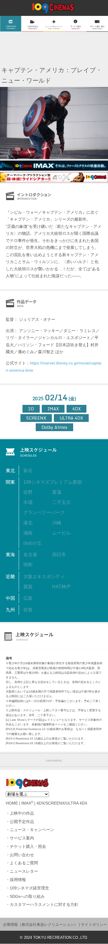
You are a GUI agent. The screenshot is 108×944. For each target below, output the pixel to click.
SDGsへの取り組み (27, 896)
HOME (12, 803)
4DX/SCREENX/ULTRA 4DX (62, 803)
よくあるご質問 (24, 863)
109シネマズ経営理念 (29, 888)
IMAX (27, 803)
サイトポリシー (94, 924)
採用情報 (18, 880)
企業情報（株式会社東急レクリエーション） (40, 924)
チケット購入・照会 (28, 846)
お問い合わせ (22, 855)
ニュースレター (24, 871)
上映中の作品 (22, 813)
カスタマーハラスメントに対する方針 (44, 904)
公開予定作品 (22, 822)
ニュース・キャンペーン (32, 830)
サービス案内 (22, 838)
